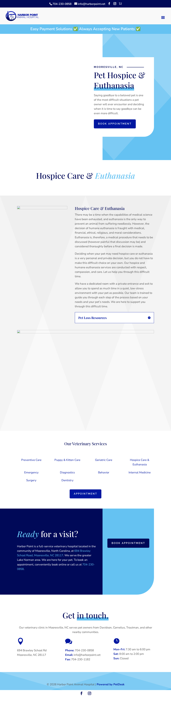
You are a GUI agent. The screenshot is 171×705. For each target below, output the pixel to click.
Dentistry (67, 480)
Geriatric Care (103, 460)
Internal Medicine (140, 472)
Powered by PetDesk (110, 684)
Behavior (103, 472)
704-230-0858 (61, 4)
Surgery (31, 480)
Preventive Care (31, 460)
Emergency (31, 472)
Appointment (85, 493)
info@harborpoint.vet (87, 655)
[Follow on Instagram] (89, 693)
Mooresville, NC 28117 (31, 655)
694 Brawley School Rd (32, 650)
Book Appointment (115, 123)
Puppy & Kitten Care (67, 460)
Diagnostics (67, 472)
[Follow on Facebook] (81, 693)
